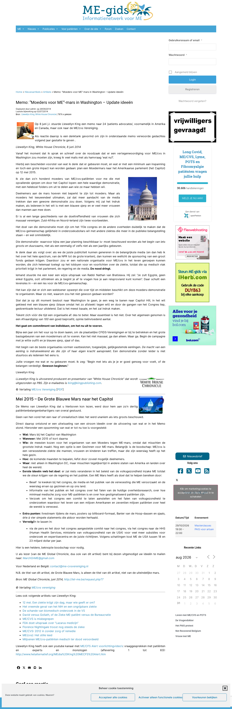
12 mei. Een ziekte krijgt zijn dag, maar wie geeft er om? (59, 602)
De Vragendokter (184, 620)
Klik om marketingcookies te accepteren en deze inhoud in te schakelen (196, 492)
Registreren (192, 89)
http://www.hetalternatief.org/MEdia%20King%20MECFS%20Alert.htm (61, 654)
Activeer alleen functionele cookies (160, 697)
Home (19, 92)
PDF (60, 389)
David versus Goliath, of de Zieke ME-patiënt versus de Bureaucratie (67, 614)
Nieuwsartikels (33, 92)
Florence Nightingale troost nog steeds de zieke (54, 627)
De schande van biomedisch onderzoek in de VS (54, 610)
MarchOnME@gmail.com (38, 558)
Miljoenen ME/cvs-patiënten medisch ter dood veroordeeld (61, 639)
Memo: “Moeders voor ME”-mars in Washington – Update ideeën (74, 102)
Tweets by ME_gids (196, 492)
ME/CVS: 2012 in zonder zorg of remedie (49, 631)
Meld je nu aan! (192, 198)
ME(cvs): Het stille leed (37, 635)
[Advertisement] (90, 59)
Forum (108, 28)
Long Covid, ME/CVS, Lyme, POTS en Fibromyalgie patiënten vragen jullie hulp (192, 164)
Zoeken (119, 28)
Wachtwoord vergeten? (192, 101)
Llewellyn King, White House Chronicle (38, 114)
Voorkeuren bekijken (204, 697)
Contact (131, 28)
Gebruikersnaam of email (185, 40)
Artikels (47, 92)
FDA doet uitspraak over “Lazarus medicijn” (50, 623)
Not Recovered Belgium (188, 631)
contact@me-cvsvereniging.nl (69, 566)
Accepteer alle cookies (113, 697)
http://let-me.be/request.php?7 (83, 579)
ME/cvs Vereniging (44, 389)
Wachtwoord (178, 55)
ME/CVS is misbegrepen (38, 619)
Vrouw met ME (183, 636)
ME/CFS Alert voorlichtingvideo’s (101, 646)
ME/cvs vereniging (43, 587)
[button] (225, 688)
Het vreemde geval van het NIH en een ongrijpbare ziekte (60, 606)
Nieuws (32, 28)
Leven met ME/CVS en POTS (190, 615)
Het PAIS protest (184, 625)
